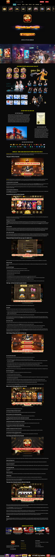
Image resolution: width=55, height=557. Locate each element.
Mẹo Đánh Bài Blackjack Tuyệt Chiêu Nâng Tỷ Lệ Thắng (36, 533)
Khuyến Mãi (37, 4)
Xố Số (33, 4)
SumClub (14, 4)
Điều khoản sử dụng (23, 548)
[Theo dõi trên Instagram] (12, 549)
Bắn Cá (23, 4)
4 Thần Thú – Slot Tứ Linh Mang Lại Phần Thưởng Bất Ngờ (14, 533)
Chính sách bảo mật (23, 546)
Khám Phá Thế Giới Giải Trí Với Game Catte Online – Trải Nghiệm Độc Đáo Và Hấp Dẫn (47, 534)
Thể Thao (30, 4)
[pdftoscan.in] (10, 2)
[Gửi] (22, 2)
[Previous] (2, 54)
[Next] (53, 54)
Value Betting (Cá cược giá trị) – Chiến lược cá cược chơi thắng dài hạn (25, 534)
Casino (26, 4)
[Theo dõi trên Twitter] (13, 549)
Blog (41, 4)
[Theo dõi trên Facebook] (10, 549)
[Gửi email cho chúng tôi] (15, 549)
